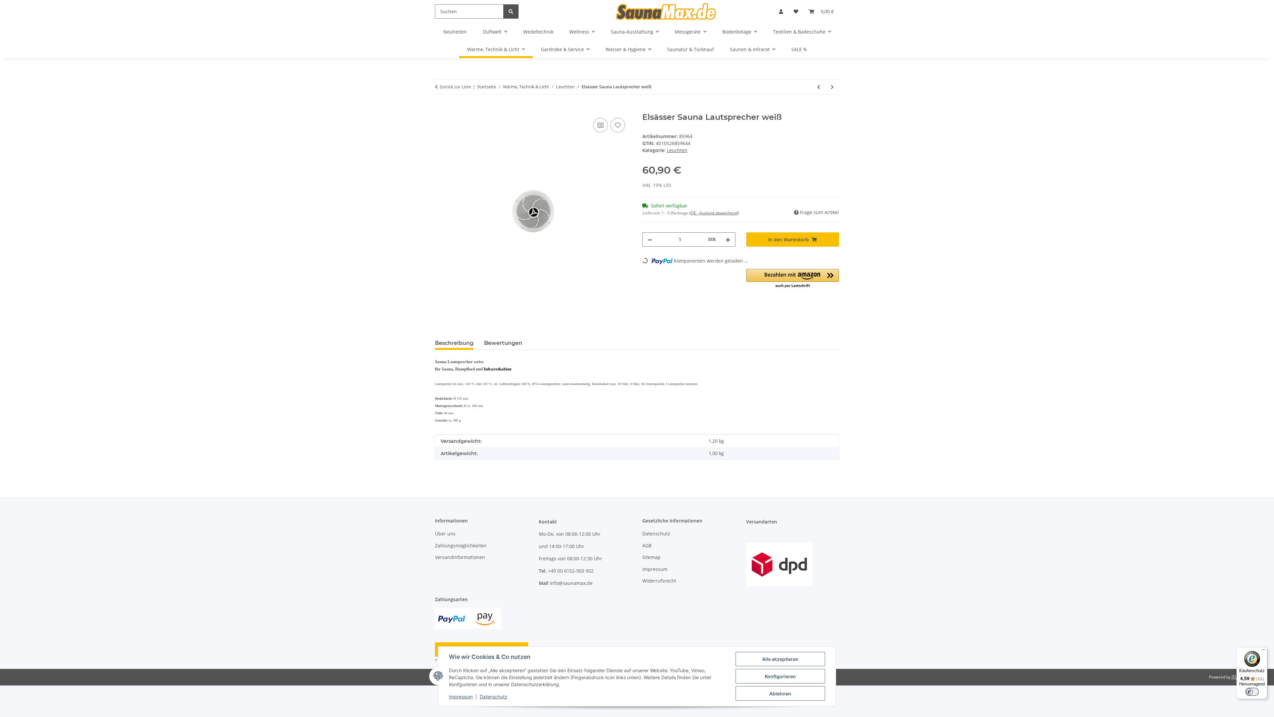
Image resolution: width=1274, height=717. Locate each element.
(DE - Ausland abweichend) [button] (714, 213)
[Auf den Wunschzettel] (617, 125)
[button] (781, 11)
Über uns (445, 533)
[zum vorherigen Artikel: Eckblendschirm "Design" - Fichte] (818, 87)
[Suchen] (511, 11)
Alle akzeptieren (780, 659)
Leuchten (677, 150)
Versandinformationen (460, 557)
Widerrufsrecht (659, 581)
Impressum (461, 696)
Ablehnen (780, 693)
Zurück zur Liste (455, 87)
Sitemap (651, 557)
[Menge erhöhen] (728, 239)
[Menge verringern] (650, 239)
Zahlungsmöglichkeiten (461, 545)
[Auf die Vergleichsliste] (600, 125)
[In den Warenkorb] (440, 109)
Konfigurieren (780, 676)
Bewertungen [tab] (503, 343)
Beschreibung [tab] (454, 343)
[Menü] (1263, 651)
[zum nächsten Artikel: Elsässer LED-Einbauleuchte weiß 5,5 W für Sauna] (832, 87)
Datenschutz (493, 696)
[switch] (1252, 692)
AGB (647, 545)
